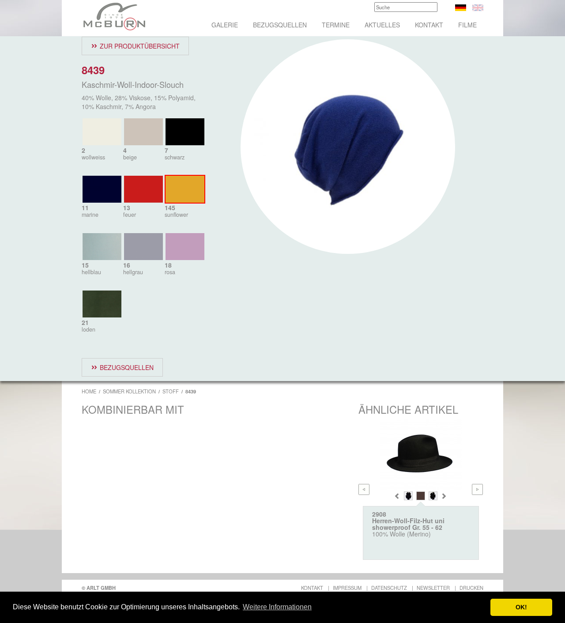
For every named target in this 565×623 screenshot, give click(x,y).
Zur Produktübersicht (140, 46)
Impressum (347, 587)
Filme (467, 24)
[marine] (408, 495)
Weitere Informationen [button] (277, 607)
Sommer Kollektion (129, 391)
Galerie (224, 24)
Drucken (471, 587)
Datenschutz (389, 587)
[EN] (477, 6)
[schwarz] (433, 495)
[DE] (460, 6)
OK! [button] (521, 607)
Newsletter (433, 587)
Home (89, 391)
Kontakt (429, 24)
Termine (336, 24)
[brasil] (420, 495)
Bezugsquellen (280, 24)
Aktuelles (382, 24)
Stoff (170, 391)
